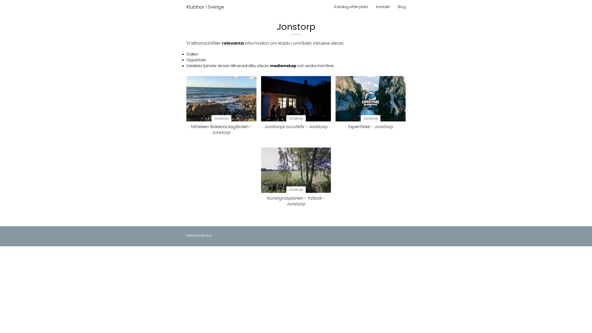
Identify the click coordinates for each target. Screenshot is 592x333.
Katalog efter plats (351, 6)
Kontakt (383, 6)
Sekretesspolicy (199, 235)
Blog (402, 6)
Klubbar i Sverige (205, 7)
